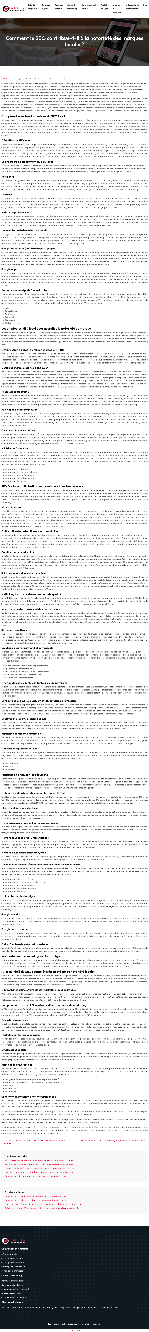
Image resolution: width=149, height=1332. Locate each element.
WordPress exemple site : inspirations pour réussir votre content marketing (39, 1160)
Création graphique (32, 7)
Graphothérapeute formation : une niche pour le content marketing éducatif (40, 1168)
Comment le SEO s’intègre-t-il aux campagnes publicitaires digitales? (37, 1200)
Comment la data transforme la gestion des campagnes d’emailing (36, 1176)
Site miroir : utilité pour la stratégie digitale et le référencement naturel (113, 1140)
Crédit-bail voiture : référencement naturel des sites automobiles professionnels (42, 1208)
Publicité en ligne (105, 7)
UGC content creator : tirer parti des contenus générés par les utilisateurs (39, 1172)
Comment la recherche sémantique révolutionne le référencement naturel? (34, 1142)
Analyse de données (117, 9)
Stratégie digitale (46, 7)
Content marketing (72, 7)
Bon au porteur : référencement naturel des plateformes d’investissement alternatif (43, 1204)
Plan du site (74, 1330)
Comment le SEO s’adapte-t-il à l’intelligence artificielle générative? (36, 1196)
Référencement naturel (88, 7)
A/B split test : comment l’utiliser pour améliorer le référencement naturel (39, 1164)
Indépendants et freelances (132, 7)
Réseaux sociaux (59, 7)
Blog (145, 5)
